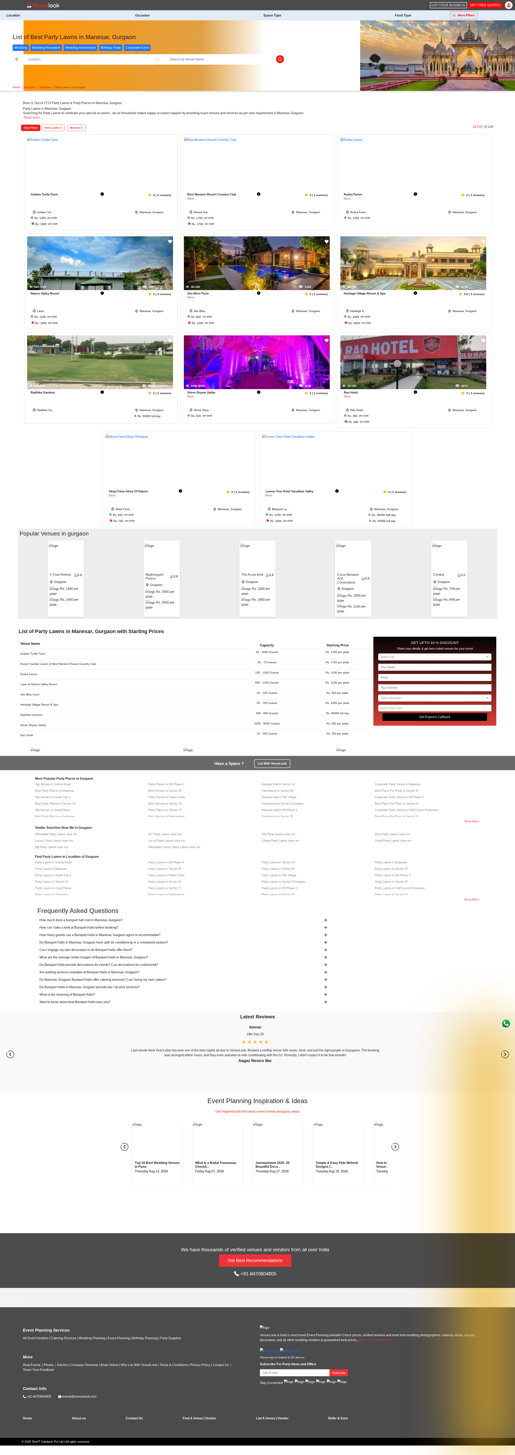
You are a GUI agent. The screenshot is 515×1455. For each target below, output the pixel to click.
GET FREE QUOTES (485, 5)
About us (79, 1418)
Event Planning (119, 1338)
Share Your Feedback (38, 1369)
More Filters (466, 15)
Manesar (75, 127)
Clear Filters (31, 127)
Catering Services (63, 1338)
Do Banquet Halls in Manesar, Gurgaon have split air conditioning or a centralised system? (103, 942)
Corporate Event (137, 47)
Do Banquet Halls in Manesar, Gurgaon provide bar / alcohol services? (89, 987)
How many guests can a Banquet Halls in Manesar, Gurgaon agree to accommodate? (100, 935)
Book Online (109, 1365)
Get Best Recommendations (255, 1260)
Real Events (32, 1365)
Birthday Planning (145, 1338)
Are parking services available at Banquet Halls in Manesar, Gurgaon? (89, 972)
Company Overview (84, 1365)
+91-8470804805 (257, 1273)
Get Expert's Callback (434, 717)
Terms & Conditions (174, 1365)
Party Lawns (52, 127)
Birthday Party (111, 47)
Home (27, 1418)
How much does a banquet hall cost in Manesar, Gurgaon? (81, 920)
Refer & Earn (338, 1418)
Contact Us (221, 1365)
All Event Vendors (35, 1338)
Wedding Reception (46, 47)
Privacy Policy (200, 1365)
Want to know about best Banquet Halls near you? (74, 1002)
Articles (62, 1365)
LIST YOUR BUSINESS (448, 5)
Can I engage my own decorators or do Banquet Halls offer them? (85, 950)
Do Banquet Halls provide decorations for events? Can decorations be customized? (98, 964)
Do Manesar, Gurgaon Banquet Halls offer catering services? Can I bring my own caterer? (103, 979)
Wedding (20, 47)
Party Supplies (170, 1338)
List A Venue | (266, 1418)
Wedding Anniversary (80, 47)
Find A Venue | (193, 1418)
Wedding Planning (92, 1338)
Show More (471, 821)
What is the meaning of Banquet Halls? (67, 994)
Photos (49, 1365)
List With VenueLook (272, 763)
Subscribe (338, 1372)
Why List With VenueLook (139, 1365)
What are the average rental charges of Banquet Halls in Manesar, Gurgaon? (93, 957)
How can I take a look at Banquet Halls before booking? (78, 927)
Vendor (210, 1418)
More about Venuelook (375, 1340)
